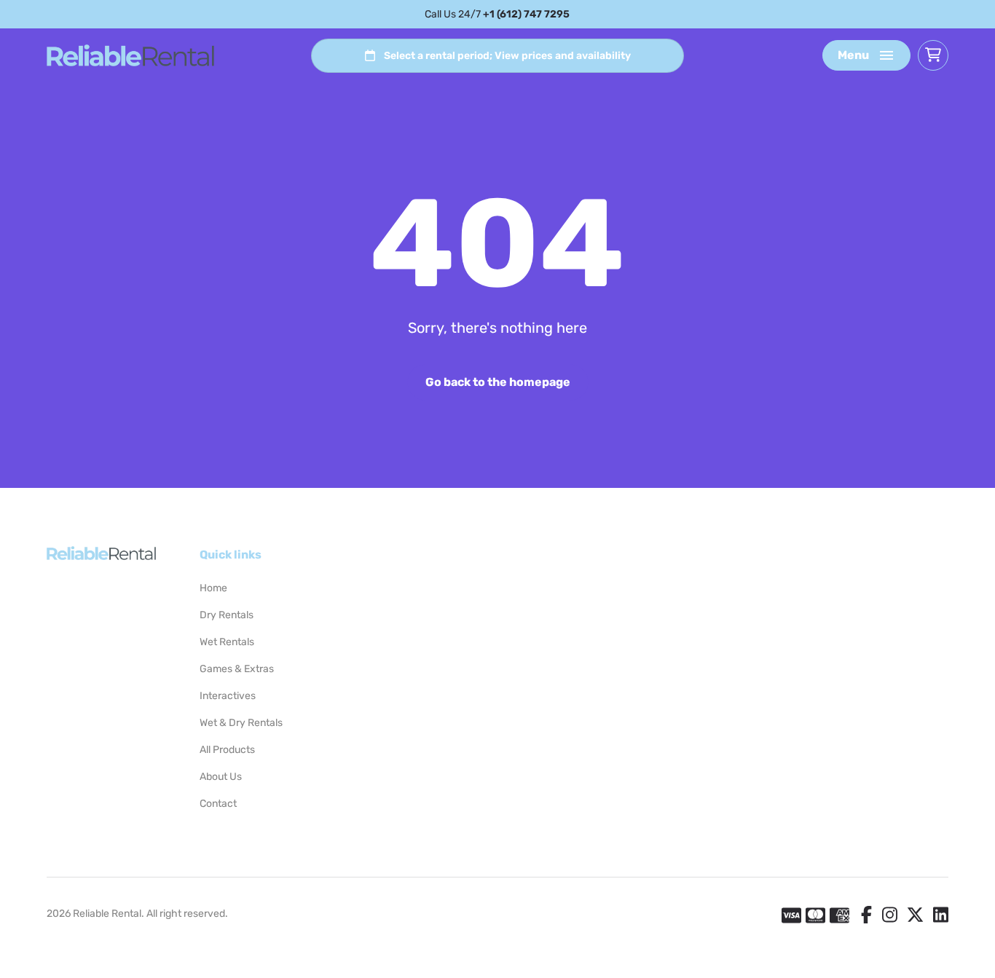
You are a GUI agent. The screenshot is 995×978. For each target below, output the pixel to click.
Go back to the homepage (497, 382)
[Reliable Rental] (130, 55)
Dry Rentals (226, 615)
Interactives (228, 696)
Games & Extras (237, 669)
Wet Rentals (227, 642)
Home (213, 588)
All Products (227, 750)
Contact (218, 803)
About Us (221, 776)
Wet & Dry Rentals (241, 723)
